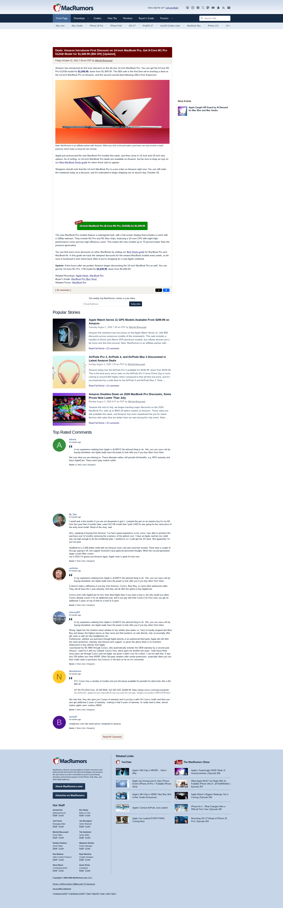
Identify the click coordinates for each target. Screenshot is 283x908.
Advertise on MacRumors (70, 795)
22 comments (112, 348)
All (228, 26)
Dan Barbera (58, 854)
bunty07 (73, 717)
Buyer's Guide (146, 18)
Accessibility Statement (62, 889)
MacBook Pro (97, 275)
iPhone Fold (116, 26)
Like (84, 465)
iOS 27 (132, 26)
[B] (59, 728)
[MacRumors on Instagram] (192, 7)
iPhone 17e (213, 26)
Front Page (62, 18)
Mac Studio (77, 26)
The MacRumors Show (197, 762)
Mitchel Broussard (103, 60)
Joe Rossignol (85, 821)
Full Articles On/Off (76, 894)
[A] (59, 451)
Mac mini (60, 26)
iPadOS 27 (148, 26)
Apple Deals (82, 275)
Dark (113, 894)
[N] (59, 682)
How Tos (112, 18)
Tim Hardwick (85, 832)
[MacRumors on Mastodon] (207, 7)
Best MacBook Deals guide (73, 162)
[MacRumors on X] (203, 7)
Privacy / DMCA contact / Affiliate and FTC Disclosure (74, 884)
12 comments (112, 385)
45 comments (63, 290)
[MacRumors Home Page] (73, 8)
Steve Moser (58, 865)
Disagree (91, 465)
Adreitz (72, 439)
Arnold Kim (58, 810)
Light (108, 894)
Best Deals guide (135, 252)
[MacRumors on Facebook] (198, 7)
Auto (103, 894)
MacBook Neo (194, 26)
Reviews (127, 18)
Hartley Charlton (60, 843)
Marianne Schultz (86, 843)
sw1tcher (73, 568)
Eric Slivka (83, 810)
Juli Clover (57, 821)
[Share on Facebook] (166, 290)
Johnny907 (74, 612)
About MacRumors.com (69, 786)
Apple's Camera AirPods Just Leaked (150, 808)
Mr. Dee (73, 514)
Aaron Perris (84, 865)
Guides (97, 18)
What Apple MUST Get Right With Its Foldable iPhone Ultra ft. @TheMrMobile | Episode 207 (210, 784)
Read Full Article (96, 348)
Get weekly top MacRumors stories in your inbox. (112, 298)
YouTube (127, 762)
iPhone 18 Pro (96, 26)
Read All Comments (112, 737)
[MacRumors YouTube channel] (213, 7)
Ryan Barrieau (85, 854)
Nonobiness (75, 671)
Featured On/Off (60, 894)
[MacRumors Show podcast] (187, 7)
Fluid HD (95, 894)
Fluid (88, 894)
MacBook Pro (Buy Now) (84, 279)
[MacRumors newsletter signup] (228, 7)
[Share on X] (158, 290)
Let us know (172, 7)
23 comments (112, 423)
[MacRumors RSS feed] (223, 7)
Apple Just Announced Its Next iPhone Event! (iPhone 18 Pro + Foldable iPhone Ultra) (151, 784)
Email (55, 815)
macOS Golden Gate (170, 26)
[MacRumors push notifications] (218, 7)
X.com (61, 815)
